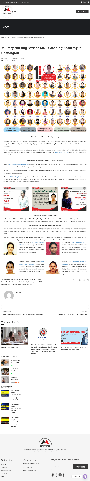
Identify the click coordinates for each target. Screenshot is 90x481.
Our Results (4, 467)
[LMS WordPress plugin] (14, 336)
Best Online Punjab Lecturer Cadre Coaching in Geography (16, 395)
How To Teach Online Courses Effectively (16, 362)
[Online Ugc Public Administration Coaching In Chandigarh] (74, 336)
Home (2, 37)
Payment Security (6, 470)
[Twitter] (83, 280)
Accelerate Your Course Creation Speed (16, 371)
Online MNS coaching (61, 152)
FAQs (2, 476)
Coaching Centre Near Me (27, 280)
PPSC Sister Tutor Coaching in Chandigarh (72, 314)
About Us (3, 464)
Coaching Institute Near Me (20, 282)
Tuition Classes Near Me (25, 284)
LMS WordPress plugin (9, 347)
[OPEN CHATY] (85, 476)
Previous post (7, 311)
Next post (84, 311)
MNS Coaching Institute (16, 177)
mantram (4, 60)
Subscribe (80, 467)
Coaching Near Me (33, 282)
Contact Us (4, 473)
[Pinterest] (87, 280)
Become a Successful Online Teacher (16, 379)
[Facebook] (79, 280)
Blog (8, 37)
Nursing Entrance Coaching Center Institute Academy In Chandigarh (23, 315)
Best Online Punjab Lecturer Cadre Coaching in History (16, 422)
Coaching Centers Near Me (12, 280)
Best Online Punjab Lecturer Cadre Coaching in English (16, 408)
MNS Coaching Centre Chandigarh (19, 164)
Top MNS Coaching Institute (78, 242)
